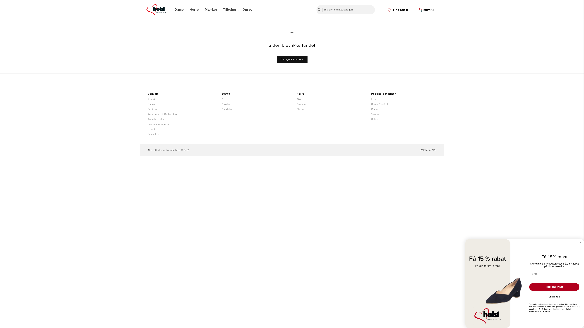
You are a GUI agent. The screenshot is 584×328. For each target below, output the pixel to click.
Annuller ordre (156, 119)
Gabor (374, 119)
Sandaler (227, 109)
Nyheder (152, 129)
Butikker (152, 109)
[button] (180, 10)
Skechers (376, 114)
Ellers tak (554, 297)
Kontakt (152, 99)
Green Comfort (379, 104)
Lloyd (374, 99)
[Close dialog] (580, 242)
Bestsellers (154, 134)
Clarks (374, 109)
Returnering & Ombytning (162, 114)
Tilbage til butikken (292, 59)
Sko (224, 99)
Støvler (226, 104)
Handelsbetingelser (159, 124)
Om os (151, 104)
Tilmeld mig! (554, 287)
